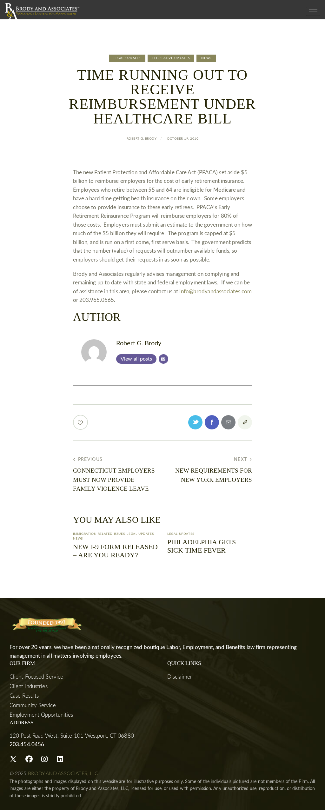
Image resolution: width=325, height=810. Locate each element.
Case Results (24, 696)
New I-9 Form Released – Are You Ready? (115, 551)
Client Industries (29, 686)
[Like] (81, 422)
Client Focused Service (36, 677)
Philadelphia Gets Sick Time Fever (201, 546)
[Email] (163, 359)
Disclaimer (179, 677)
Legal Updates (127, 58)
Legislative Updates (170, 58)
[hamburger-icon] (313, 11)
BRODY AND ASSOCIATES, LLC (63, 773)
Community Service (33, 705)
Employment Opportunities (41, 715)
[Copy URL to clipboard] (245, 422)
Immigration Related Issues (99, 533)
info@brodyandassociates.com (215, 291)
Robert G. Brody (139, 343)
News (206, 58)
